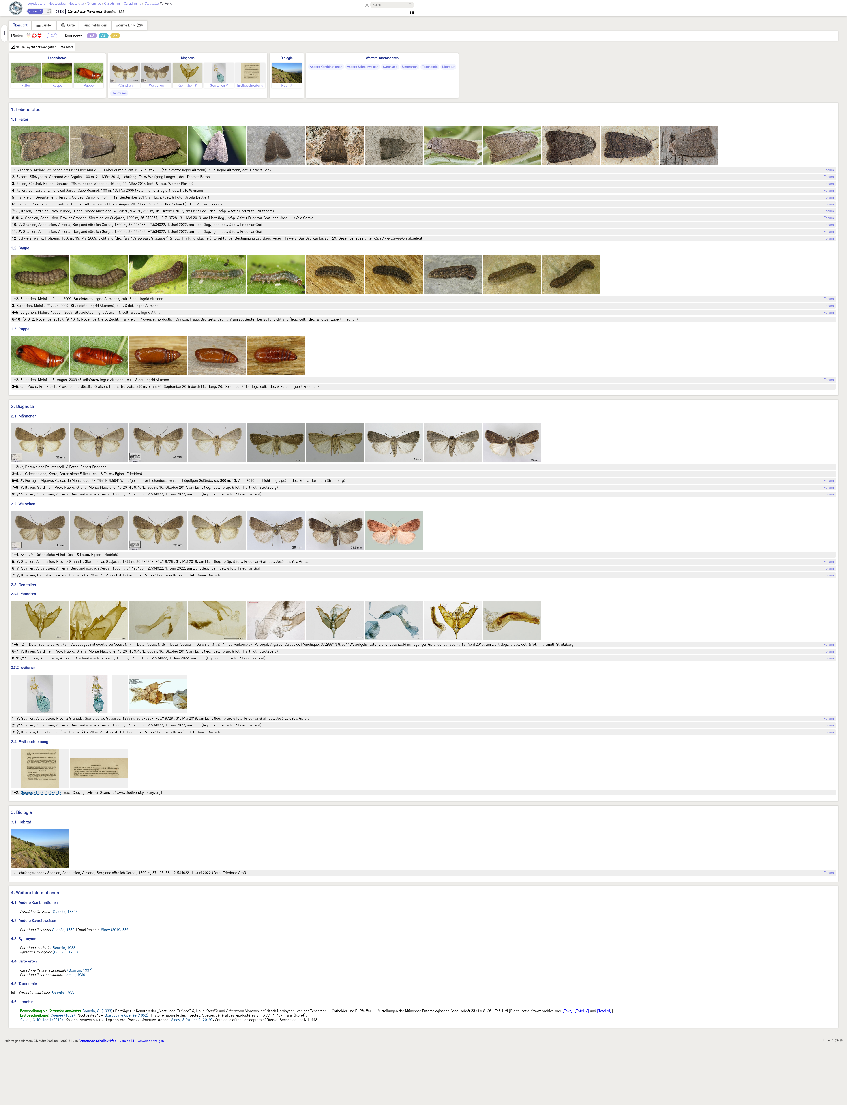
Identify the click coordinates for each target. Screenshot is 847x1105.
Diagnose (188, 58)
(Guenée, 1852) (64, 912)
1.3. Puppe (20, 329)
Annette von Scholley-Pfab (97, 1041)
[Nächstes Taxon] (40, 11)
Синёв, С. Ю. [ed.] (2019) (41, 1020)
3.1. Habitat (21, 822)
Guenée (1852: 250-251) (41, 792)
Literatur (448, 66)
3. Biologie (21, 812)
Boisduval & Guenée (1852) (126, 1015)
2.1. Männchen (24, 416)
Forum (829, 170)
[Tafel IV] (582, 1011)
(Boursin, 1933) (65, 952)
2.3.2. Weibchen (23, 668)
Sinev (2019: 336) (115, 930)
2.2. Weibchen (23, 504)
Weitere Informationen (382, 58)
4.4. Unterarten (24, 961)
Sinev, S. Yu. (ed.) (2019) (191, 1020)
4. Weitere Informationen (35, 893)
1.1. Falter (19, 119)
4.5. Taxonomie (24, 984)
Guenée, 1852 (63, 930)
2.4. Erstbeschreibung (29, 742)
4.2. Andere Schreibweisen (33, 921)
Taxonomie (430, 66)
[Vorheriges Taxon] (30, 11)
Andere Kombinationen (326, 66)
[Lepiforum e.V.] (16, 8)
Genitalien (119, 93)
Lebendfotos (57, 58)
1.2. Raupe (20, 248)
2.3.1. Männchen (23, 594)
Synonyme (390, 66)
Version (127, 1041)
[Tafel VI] (604, 1011)
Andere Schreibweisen (362, 66)
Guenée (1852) (63, 1015)
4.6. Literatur (22, 1002)
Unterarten (410, 66)
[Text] (567, 1011)
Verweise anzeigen (150, 1041)
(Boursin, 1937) (80, 970)
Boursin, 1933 (64, 948)
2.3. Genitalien (23, 585)
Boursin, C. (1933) (97, 1011)
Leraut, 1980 (74, 975)
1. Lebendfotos (25, 110)
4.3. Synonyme (23, 939)
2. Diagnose (22, 407)
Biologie (287, 58)
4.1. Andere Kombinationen (34, 902)
